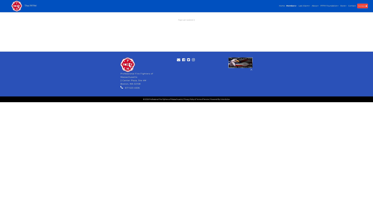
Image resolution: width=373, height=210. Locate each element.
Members (362, 6)
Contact (352, 6)
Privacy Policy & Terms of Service (196, 99)
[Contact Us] (179, 60)
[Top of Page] (251, 69)
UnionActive (225, 99)
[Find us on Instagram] (194, 60)
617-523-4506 (132, 88)
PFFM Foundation (329, 6)
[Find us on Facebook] (184, 60)
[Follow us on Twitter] (189, 60)
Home (282, 6)
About (315, 6)
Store (342, 6)
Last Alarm (304, 6)
